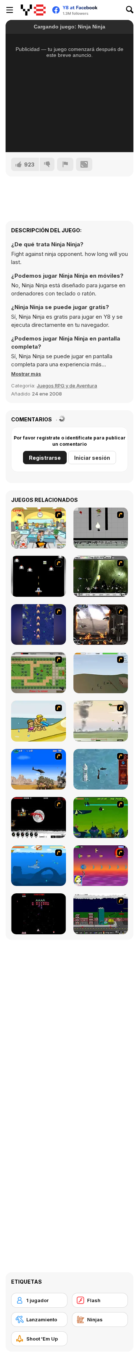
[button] (26, 374)
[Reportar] (65, 164)
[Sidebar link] (9, 10)
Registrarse (45, 458)
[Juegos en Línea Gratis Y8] (33, 10)
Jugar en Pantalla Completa (51, 139)
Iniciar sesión (92, 458)
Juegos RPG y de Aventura (67, 385)
